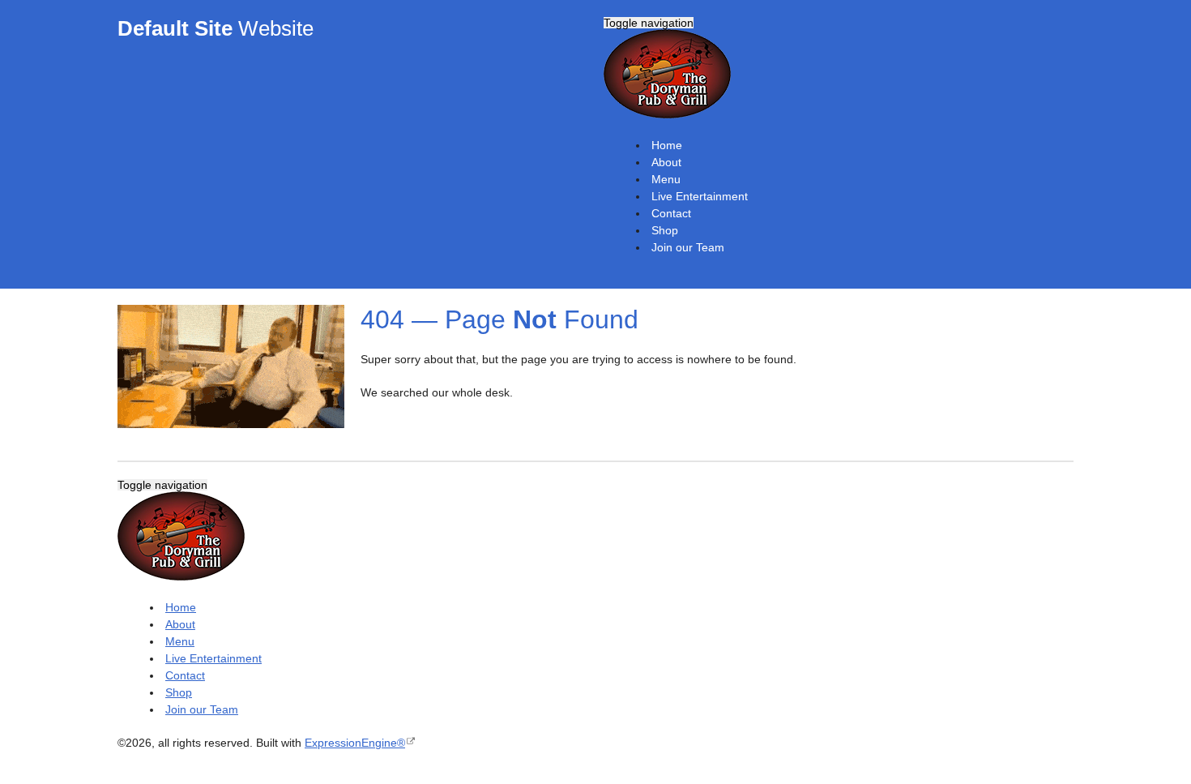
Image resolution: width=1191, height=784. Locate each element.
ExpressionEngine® (355, 742)
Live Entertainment (699, 196)
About (666, 162)
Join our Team (687, 247)
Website (215, 28)
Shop (664, 230)
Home (666, 145)
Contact (671, 213)
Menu (666, 179)
